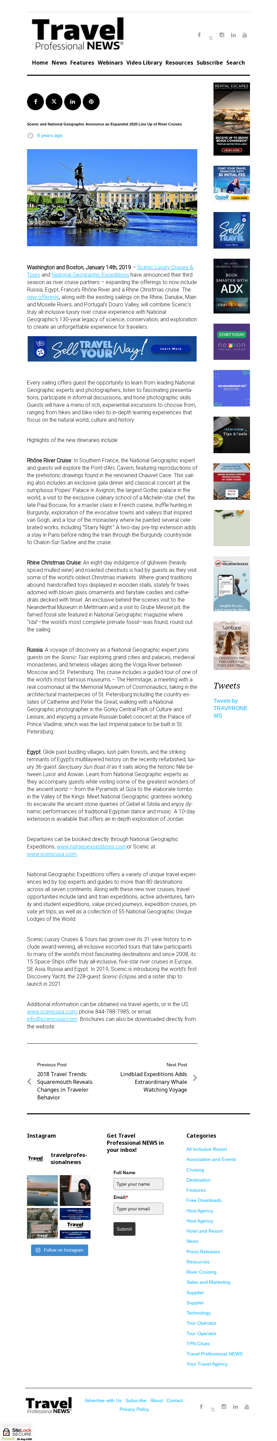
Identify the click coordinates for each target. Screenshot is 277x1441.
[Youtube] (247, 1407)
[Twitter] (212, 1403)
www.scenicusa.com (52, 854)
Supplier (195, 1292)
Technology (198, 1313)
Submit (124, 1229)
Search (235, 62)
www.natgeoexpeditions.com (92, 846)
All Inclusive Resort (206, 1149)
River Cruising (201, 1272)
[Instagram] (224, 1407)
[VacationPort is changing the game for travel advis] (42, 1223)
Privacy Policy (134, 1409)
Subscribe (210, 62)
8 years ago (49, 135)
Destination (198, 1180)
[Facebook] (201, 1407)
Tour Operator (201, 1323)
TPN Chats (198, 1343)
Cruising (195, 1169)
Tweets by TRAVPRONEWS (230, 708)
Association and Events (211, 1159)
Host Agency (199, 1210)
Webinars (110, 62)
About (156, 1400)
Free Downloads (204, 1200)
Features (82, 62)
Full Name (124, 1172)
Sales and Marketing (208, 1282)
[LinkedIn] (235, 1407)
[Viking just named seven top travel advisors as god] (42, 1190)
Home (40, 62)
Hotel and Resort (204, 1231)
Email (121, 1197)
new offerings (43, 297)
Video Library (144, 62)
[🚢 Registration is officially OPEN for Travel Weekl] (75, 1223)
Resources (179, 62)
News (59, 62)
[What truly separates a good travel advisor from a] (75, 1190)
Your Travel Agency (207, 1364)
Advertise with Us (103, 1400)
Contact (175, 1400)
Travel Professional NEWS (214, 1353)
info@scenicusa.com (52, 1019)
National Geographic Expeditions (90, 275)
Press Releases (203, 1251)
